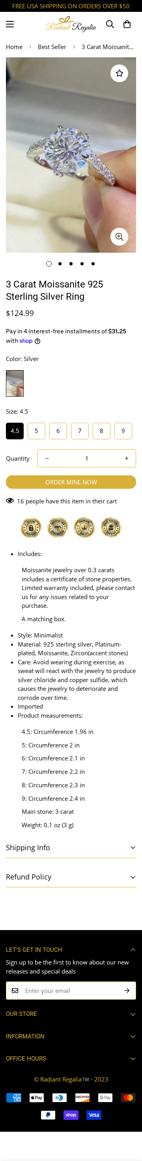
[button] (127, 24)
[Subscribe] (127, 990)
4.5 (15, 431)
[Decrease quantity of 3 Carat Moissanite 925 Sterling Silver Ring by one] (47, 458)
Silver (15, 383)
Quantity (18, 458)
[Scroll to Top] (128, 1119)
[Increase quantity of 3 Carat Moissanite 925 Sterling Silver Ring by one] (127, 458)
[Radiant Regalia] (71, 24)
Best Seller (52, 47)
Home (14, 47)
